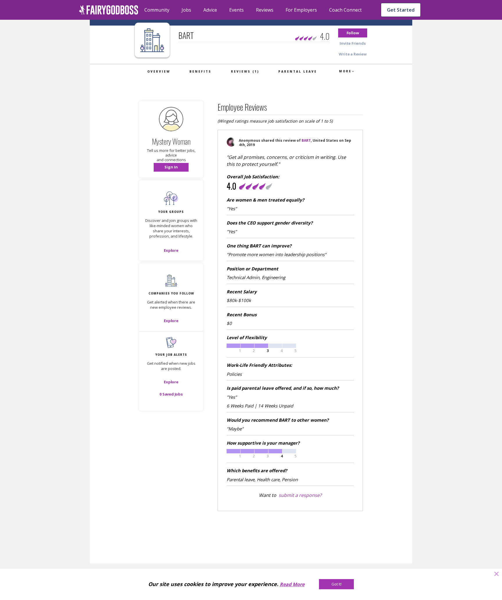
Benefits (200, 71)
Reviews (264, 10)
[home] (108, 10)
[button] (352, 32)
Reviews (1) (245, 71)
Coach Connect (345, 10)
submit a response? (300, 495)
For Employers (301, 10)
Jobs (186, 10)
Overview (158, 71)
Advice (210, 10)
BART (306, 140)
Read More (292, 584)
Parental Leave (297, 71)
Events (236, 10)
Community (156, 10)
